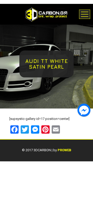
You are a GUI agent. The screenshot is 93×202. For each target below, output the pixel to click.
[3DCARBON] (46, 14)
